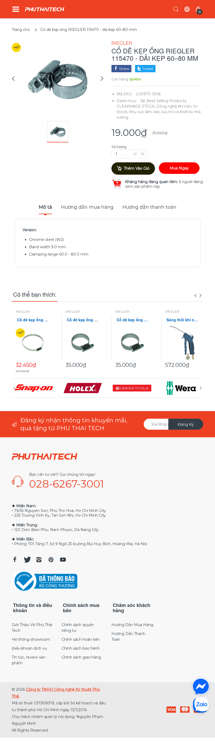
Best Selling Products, (167, 100)
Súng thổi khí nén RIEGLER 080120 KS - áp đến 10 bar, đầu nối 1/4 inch (182, 319)
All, (143, 100)
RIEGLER (121, 43)
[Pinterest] (51, 559)
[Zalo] (201, 704)
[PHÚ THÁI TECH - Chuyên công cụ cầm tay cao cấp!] (44, 9)
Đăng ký (186, 424)
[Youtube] (63, 559)
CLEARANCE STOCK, (136, 106)
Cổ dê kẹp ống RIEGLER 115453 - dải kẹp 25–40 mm (82, 319)
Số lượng (118, 147)
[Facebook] (15, 559)
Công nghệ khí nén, (174, 106)
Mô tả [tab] (45, 207)
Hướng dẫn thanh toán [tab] (149, 207)
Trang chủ (21, 29)
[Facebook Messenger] (201, 686)
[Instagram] (39, 559)
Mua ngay (179, 168)
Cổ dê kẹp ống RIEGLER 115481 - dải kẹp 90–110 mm (33, 319)
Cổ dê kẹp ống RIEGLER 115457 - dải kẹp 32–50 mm (132, 319)
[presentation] (195, 295)
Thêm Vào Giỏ (136, 168)
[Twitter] (27, 559)
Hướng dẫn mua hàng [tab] (87, 207)
